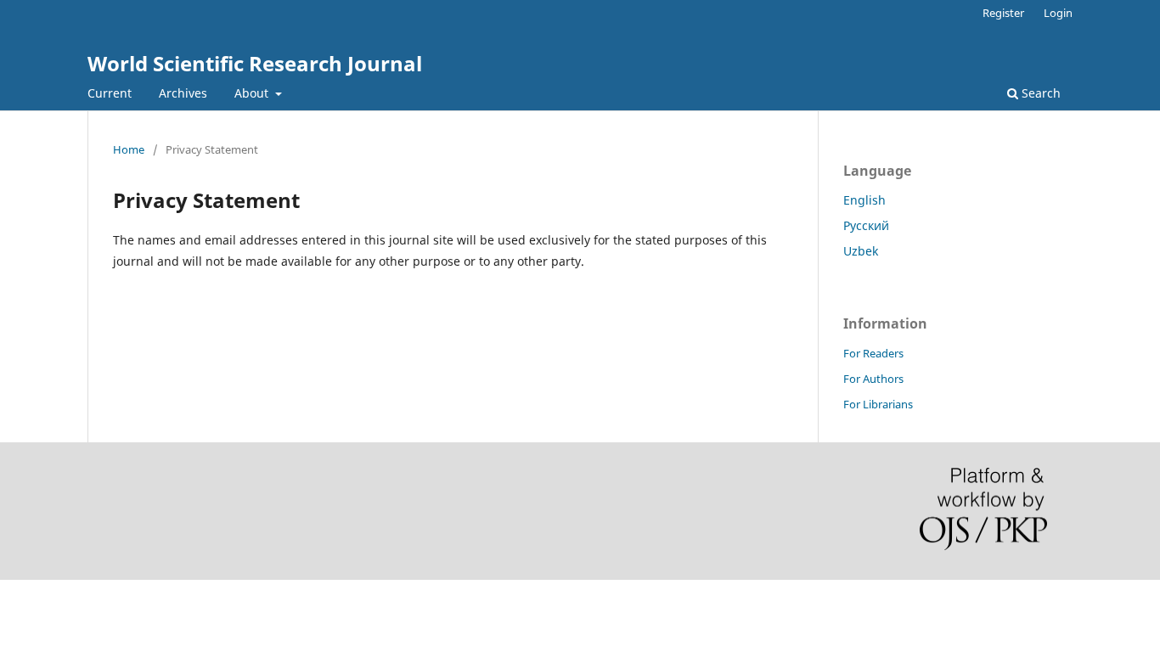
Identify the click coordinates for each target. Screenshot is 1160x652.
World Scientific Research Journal (254, 63)
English (864, 200)
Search (1039, 93)
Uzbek (860, 251)
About (253, 93)
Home (128, 149)
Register (1003, 12)
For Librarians (878, 404)
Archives (183, 93)
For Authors (873, 378)
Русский (866, 225)
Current (109, 93)
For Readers (873, 353)
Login (1058, 12)
